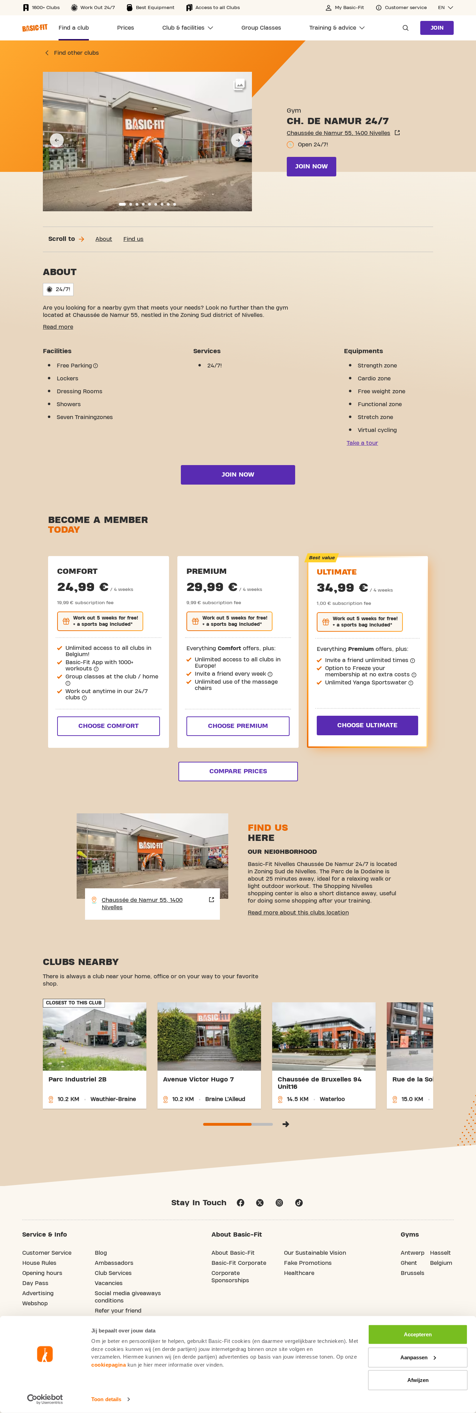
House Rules (39, 1263)
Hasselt (440, 1253)
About (103, 239)
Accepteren (418, 1334)
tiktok (299, 1202)
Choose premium (238, 726)
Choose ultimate (367, 725)
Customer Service (46, 1253)
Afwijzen (418, 1380)
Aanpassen (414, 1357)
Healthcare (299, 1273)
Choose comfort (108, 726)
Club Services (113, 1273)
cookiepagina (108, 1364)
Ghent (409, 1263)
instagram (279, 1202)
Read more (58, 327)
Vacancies (109, 1283)
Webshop (35, 1303)
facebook (240, 1202)
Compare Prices (238, 771)
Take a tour (362, 443)
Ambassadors (114, 1263)
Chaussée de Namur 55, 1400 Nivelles (338, 133)
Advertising (38, 1293)
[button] (446, 8)
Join (437, 28)
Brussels (412, 1273)
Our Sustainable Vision (315, 1253)
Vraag (403, 27)
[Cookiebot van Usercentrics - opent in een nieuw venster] (45, 1399)
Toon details (106, 1399)
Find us (133, 239)
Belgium (441, 1263)
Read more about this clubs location (298, 913)
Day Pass (35, 1283)
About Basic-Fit (233, 1253)
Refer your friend (118, 1311)
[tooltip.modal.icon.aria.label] (95, 365)
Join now (311, 166)
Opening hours (42, 1273)
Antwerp (412, 1253)
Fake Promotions (308, 1263)
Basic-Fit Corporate (239, 1263)
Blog (101, 1253)
